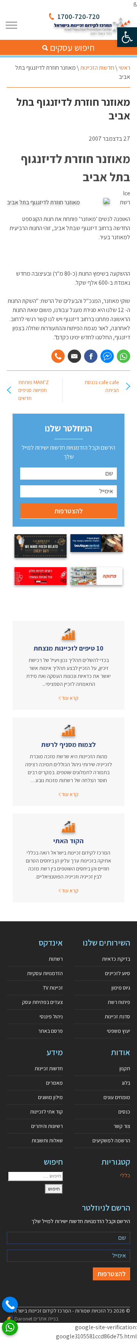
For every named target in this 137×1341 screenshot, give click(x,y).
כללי (125, 1175)
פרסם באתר (50, 1030)
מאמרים (54, 1082)
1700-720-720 (78, 16)
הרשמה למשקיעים (111, 1140)
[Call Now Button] (10, 1305)
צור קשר (121, 1126)
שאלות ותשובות (47, 1140)
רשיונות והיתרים (47, 1126)
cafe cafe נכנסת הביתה (101, 386)
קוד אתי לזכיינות (46, 1111)
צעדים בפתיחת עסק (42, 1002)
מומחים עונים (117, 1097)
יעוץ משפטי (118, 1030)
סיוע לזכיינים (117, 973)
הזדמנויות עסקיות (45, 973)
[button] (127, 37)
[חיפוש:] (35, 1176)
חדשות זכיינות (49, 1068)
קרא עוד (69, 698)
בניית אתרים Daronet (36, 1318)
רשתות (56, 958)
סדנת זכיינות (117, 1016)
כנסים (124, 1111)
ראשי (124, 68)
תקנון (124, 1068)
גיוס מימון (121, 987)
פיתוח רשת (119, 1002)
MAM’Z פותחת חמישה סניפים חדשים (33, 390)
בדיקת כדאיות (116, 958)
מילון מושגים (50, 1097)
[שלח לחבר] (74, 356)
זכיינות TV (53, 987)
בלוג (126, 1082)
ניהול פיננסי (51, 1016)
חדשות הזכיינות (97, 68)
